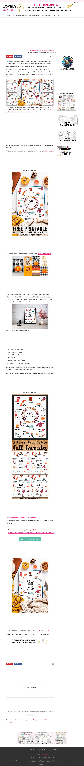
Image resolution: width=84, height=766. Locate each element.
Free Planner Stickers (21, 15)
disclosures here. (48, 151)
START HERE (12, 0)
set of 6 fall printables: (44, 253)
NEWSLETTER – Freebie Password (45, 0)
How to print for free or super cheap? (37, 530)
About (7, 0)
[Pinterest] (77, 3)
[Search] (77, 15)
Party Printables (46, 15)
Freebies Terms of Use (44, 631)
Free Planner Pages (34, 15)
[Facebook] (74, 3)
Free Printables (10, 15)
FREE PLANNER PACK (21, 0)
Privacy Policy (44, 754)
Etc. (59, 15)
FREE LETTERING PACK (31, 0)
